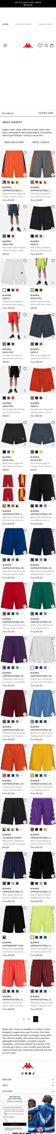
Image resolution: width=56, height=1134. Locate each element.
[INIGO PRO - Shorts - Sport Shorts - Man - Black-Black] (8, 236)
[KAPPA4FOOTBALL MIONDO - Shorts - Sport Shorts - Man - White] (32, 667)
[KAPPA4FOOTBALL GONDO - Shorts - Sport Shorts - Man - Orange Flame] (4, 991)
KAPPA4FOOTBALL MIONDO (42, 516)
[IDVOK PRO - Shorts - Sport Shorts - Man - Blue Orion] (41, 290)
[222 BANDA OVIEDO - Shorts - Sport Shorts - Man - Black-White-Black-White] (4, 829)
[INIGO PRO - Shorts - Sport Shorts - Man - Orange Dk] (13, 236)
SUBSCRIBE (15, 1124)
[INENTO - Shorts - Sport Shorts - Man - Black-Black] (32, 236)
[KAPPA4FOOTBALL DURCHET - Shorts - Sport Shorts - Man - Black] (36, 829)
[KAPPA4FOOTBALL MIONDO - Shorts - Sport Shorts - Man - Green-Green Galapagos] (32, 613)
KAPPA (5, 24)
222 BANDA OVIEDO (14, 839)
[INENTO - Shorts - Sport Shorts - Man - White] (45, 236)
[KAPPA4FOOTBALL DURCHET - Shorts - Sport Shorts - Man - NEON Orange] (45, 829)
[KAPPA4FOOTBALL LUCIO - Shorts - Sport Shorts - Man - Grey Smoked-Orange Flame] (8, 182)
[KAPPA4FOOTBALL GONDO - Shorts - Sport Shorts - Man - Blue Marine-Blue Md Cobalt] (36, 937)
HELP (5, 1085)
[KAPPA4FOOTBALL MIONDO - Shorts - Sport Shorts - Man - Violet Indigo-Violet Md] (4, 667)
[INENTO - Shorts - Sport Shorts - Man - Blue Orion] (36, 236)
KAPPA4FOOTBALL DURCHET (42, 839)
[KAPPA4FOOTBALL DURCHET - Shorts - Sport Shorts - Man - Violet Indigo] (32, 829)
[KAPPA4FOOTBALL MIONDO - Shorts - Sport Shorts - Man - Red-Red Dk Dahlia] (4, 613)
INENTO (42, 246)
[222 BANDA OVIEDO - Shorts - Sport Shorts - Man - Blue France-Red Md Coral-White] (17, 829)
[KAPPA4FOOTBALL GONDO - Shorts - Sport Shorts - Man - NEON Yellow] (32, 937)
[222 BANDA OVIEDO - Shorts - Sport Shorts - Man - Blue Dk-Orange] (8, 829)
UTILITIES (7, 1091)
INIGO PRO (14, 246)
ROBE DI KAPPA (46, 24)
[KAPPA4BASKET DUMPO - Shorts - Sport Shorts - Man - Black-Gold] (4, 937)
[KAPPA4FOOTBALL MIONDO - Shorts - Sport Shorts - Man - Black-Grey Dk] (32, 506)
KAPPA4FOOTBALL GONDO (42, 947)
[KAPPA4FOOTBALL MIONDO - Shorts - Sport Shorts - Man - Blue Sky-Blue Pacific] (45, 506)
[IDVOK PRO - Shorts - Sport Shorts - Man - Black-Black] (36, 290)
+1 (21, 829)
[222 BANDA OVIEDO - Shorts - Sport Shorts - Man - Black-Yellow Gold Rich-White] (13, 829)
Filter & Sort (46, 113)
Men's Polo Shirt (14, 142)
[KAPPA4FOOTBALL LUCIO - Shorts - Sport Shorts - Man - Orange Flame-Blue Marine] (4, 182)
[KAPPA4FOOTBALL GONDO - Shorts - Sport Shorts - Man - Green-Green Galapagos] (45, 937)
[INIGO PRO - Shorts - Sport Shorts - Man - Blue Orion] (4, 236)
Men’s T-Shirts (41, 142)
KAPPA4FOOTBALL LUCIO (14, 192)
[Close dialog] (53, 1096)
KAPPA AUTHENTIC (24, 24)
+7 (49, 506)
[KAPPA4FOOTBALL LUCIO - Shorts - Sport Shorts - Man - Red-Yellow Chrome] (17, 182)
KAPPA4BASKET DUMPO (14, 947)
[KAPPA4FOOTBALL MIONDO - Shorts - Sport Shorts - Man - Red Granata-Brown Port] (17, 559)
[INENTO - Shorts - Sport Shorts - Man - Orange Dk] (41, 236)
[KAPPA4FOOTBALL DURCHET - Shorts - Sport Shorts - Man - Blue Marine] (41, 829)
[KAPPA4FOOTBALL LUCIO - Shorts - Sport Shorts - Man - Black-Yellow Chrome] (13, 182)
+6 (49, 937)
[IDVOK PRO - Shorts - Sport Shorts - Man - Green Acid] (32, 290)
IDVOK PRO (41, 300)
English (6, 1079)
